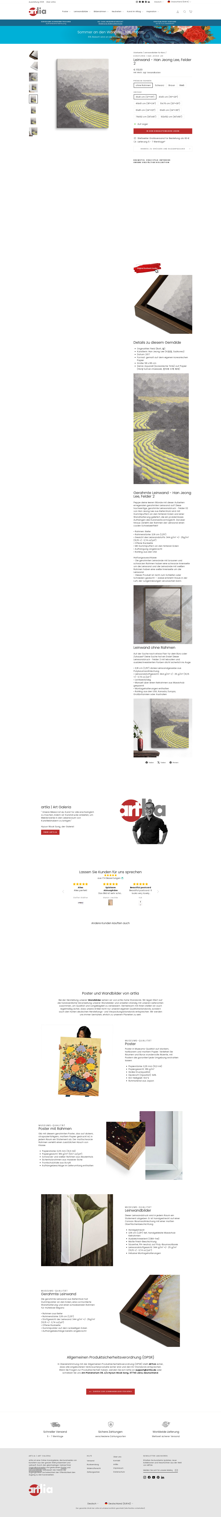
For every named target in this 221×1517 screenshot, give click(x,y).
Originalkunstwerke (37, 1467)
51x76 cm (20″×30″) (170, 103)
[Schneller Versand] (55, 1424)
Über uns (117, 1457)
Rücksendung (93, 1464)
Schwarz (159, 85)
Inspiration (152, 11)
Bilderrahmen (100, 11)
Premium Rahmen (142, 81)
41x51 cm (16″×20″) (168, 96)
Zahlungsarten (93, 1472)
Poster (65, 11)
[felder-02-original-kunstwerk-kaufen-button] (163, 268)
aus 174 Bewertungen (109, 878)
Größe (138, 92)
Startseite (138, 52)
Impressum (118, 1468)
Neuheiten (117, 11)
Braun (172, 85)
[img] (110, 875)
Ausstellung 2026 (36, 2)
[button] (63, 891)
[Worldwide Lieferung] (165, 1424)
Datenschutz (119, 1472)
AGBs (115, 1464)
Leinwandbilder (81, 11)
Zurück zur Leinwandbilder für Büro (112, 1391)
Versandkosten (154, 72)
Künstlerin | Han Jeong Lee (148, 56)
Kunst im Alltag (134, 11)
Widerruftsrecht (94, 1468)
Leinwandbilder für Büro (154, 52)
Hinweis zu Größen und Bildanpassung (163, 149)
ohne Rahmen (143, 85)
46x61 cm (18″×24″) (146, 103)
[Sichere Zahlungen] (110, 1424)
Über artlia (51, 2)
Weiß (181, 85)
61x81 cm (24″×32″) (145, 110)
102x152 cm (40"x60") (171, 116)
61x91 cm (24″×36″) (170, 110)
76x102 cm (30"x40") (146, 116)
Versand (90, 1460)
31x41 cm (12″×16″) (145, 96)
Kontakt (116, 1460)
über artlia (50, 832)
